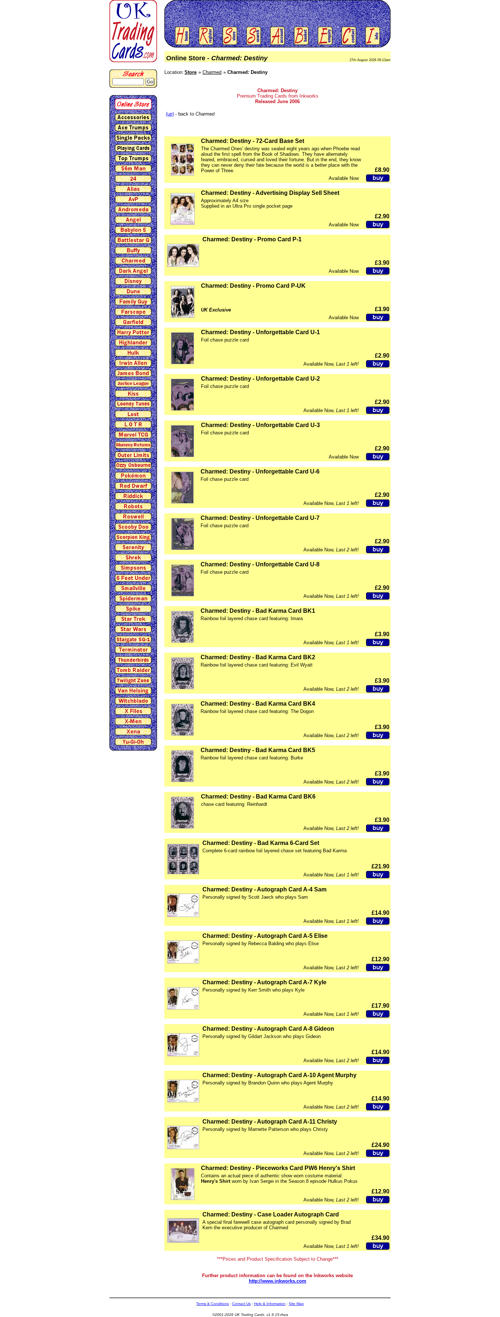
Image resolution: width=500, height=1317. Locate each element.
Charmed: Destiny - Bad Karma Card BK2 (258, 657)
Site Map (296, 1304)
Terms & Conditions (212, 1304)
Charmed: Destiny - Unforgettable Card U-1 (260, 332)
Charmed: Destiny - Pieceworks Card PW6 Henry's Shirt (278, 1168)
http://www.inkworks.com (277, 1281)
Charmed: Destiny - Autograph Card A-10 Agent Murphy (279, 1075)
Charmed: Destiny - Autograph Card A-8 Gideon (268, 1029)
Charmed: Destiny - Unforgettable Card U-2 (260, 379)
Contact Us (241, 1304)
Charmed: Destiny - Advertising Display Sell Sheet (270, 193)
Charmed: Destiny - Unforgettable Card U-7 (260, 518)
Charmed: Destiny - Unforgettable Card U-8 (260, 564)
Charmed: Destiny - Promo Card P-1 (252, 239)
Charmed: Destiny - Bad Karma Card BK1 (258, 611)
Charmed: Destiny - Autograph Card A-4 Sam (264, 889)
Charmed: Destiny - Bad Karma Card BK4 (258, 704)
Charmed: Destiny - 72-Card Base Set (252, 141)
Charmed (211, 72)
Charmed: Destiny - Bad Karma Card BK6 (258, 796)
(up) (170, 114)
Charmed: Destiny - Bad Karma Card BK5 (258, 750)
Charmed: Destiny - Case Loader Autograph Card (270, 1214)
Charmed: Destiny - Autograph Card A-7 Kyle (264, 982)
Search (133, 73)
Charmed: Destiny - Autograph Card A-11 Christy (269, 1121)
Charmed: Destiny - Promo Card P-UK (253, 286)
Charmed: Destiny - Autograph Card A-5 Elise (265, 936)
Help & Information (270, 1304)
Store (190, 72)
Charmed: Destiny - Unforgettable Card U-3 (260, 425)
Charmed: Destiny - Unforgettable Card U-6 (260, 471)
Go (150, 81)
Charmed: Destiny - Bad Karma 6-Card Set (260, 843)
